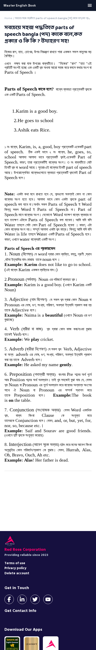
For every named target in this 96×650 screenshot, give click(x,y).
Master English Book (20, 5)
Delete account (16, 573)
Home (8, 18)
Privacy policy (15, 568)
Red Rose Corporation (25, 549)
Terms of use (14, 563)
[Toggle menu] (89, 5)
